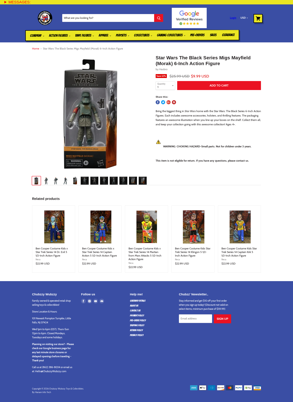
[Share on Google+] (169, 102)
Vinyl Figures (83, 35)
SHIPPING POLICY (137, 325)
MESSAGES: (19, 2)
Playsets (121, 35)
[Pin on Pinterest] (174, 102)
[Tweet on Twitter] (163, 102)
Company (36, 35)
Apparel (104, 35)
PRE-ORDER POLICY (138, 320)
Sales (213, 35)
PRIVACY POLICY (136, 335)
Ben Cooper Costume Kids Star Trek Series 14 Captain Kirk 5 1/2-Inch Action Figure (239, 252)
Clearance (228, 35)
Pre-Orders (197, 35)
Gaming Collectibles (170, 35)
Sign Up (222, 319)
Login (233, 17)
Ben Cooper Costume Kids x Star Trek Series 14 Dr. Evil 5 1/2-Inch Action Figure (52, 252)
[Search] (158, 18)
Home (35, 48)
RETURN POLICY (136, 330)
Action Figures (58, 35)
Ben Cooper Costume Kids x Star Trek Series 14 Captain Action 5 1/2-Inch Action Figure (99, 252)
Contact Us (135, 310)
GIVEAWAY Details (137, 300)
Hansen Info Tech (43, 392)
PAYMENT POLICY (137, 315)
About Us (134, 305)
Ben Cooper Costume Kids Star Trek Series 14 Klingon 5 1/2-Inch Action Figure (192, 252)
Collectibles (142, 35)
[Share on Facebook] (158, 102)
